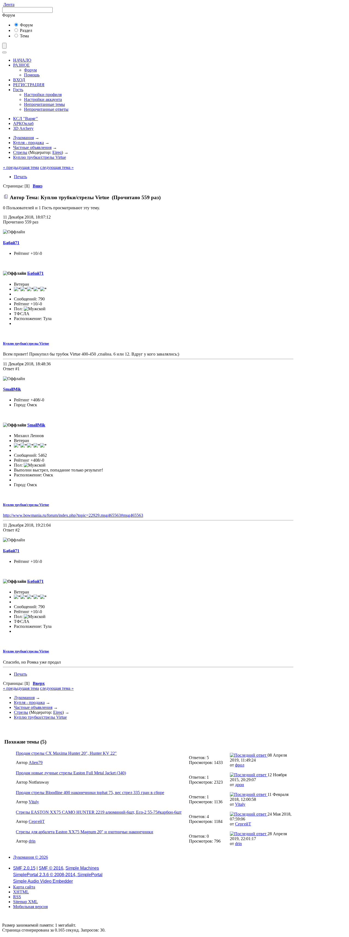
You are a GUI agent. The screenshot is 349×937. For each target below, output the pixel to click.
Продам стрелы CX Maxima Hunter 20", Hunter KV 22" (66, 753)
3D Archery (23, 128)
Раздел (25, 30)
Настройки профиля (43, 94)
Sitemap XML (25, 901)
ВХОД (19, 79)
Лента (8, 4)
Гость (18, 89)
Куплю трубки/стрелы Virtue (26, 343)
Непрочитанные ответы (46, 109)
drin (32, 841)
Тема (24, 36)
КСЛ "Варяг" (25, 118)
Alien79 (36, 762)
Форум (26, 25)
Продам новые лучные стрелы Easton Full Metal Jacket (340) (71, 773)
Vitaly (34, 801)
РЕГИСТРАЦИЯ (28, 84)
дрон (239, 784)
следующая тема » (57, 167)
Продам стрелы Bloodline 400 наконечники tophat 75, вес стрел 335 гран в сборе (90, 792)
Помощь (32, 75)
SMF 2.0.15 (24, 868)
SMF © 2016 (51, 868)
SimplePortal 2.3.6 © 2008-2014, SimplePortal (58, 874)
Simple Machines (82, 868)
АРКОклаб (23, 123)
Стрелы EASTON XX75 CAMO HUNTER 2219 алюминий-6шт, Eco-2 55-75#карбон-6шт (99, 812)
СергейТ (37, 821)
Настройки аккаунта (43, 99)
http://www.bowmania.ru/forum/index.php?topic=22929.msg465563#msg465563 (73, 515)
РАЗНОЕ (21, 65)
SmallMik (12, 389)
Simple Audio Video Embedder (43, 881)
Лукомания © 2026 (30, 857)
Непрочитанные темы (44, 104)
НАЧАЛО (22, 60)
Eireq (57, 152)
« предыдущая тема (21, 167)
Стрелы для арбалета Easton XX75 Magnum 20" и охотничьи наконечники (84, 831)
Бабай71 (11, 242)
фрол (239, 765)
